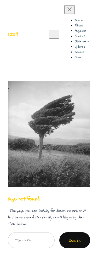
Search (75, 240)
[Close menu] (69, 9)
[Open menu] (54, 34)
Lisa (13, 34)
